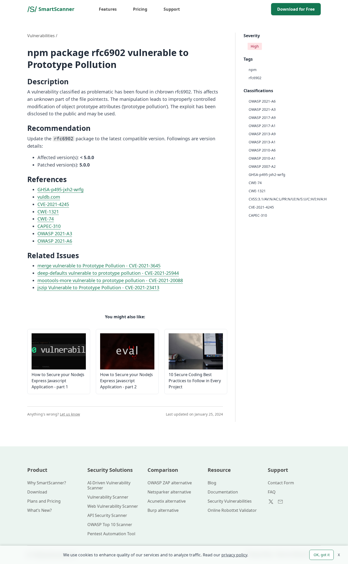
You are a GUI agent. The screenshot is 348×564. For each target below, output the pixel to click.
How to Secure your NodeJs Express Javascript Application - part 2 (126, 381)
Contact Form (281, 482)
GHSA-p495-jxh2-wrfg (60, 189)
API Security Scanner (107, 515)
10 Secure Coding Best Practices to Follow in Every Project (195, 381)
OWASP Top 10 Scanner (109, 524)
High (255, 46)
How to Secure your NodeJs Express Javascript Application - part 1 (58, 381)
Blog (212, 482)
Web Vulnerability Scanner (112, 506)
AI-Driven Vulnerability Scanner (108, 485)
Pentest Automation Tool (111, 533)
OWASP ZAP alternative (170, 482)
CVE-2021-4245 (53, 204)
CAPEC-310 (49, 226)
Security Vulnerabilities (230, 501)
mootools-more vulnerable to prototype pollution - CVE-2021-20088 (110, 280)
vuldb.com (48, 197)
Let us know (70, 414)
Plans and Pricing (44, 501)
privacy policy (234, 555)
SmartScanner (56, 9)
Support (172, 9)
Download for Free (296, 9)
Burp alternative (163, 510)
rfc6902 (255, 77)
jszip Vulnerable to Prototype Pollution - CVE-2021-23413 (98, 287)
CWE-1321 (48, 212)
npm (253, 69)
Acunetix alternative (167, 501)
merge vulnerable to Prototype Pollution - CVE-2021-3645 (98, 266)
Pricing (140, 9)
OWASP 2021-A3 (54, 233)
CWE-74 (45, 219)
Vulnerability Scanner (107, 497)
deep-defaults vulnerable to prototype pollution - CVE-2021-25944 (108, 273)
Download (37, 491)
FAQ (272, 491)
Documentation (223, 491)
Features (108, 9)
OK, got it (322, 554)
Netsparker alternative (169, 491)
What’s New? (39, 510)
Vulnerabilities (41, 35)
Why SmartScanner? (46, 482)
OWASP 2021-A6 (54, 241)
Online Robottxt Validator (232, 510)
